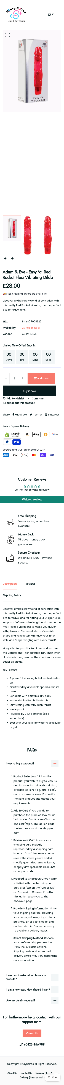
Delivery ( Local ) (44, 1073)
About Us (12, 1073)
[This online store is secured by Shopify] (13, 434)
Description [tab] (10, 583)
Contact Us (32, 1033)
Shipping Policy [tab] (12, 595)
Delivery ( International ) (32, 1077)
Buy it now (29, 391)
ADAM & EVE (29, 334)
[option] (32, 71)
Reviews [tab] (30, 583)
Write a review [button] (32, 499)
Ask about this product (20, 403)
